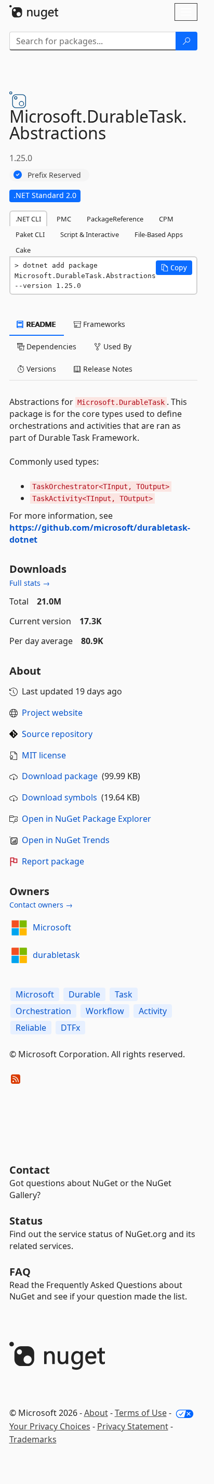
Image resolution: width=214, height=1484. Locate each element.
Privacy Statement (132, 1426)
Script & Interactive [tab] (89, 234)
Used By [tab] (116, 346)
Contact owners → (41, 905)
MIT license (44, 755)
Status (26, 1221)
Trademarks (33, 1439)
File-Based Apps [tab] (159, 234)
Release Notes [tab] (106, 369)
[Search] (186, 41)
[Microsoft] (19, 927)
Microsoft (52, 927)
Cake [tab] (23, 250)
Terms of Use (141, 1413)
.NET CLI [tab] (28, 219)
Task (123, 994)
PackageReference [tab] (115, 219)
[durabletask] (19, 955)
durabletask (56, 955)
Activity (153, 1011)
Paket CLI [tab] (30, 234)
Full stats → (29, 583)
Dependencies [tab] (50, 346)
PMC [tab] (64, 219)
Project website (52, 712)
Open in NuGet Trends (66, 840)
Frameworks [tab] (103, 324)
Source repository (57, 734)
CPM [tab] (166, 219)
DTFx (70, 1027)
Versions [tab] (40, 369)
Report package (53, 861)
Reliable (31, 1027)
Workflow (105, 1011)
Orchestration (43, 1011)
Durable (84, 994)
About (96, 1413)
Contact (29, 1170)
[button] (174, 267)
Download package (60, 776)
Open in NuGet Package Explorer (86, 818)
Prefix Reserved (54, 175)
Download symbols (59, 797)
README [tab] (40, 324)
